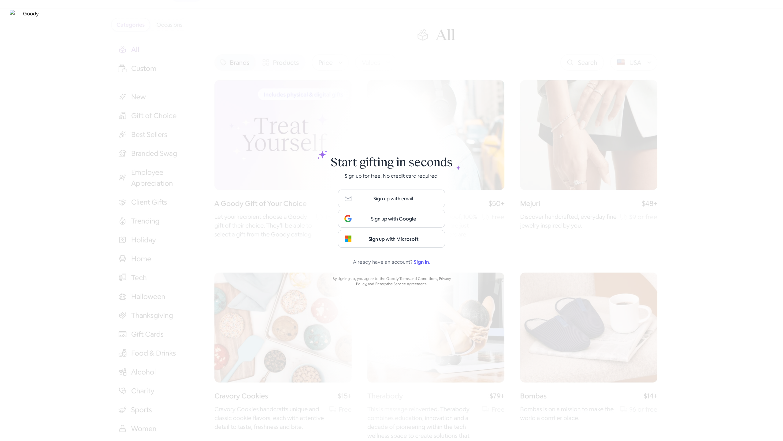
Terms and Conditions (418, 278)
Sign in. (422, 262)
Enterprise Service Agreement (400, 283)
